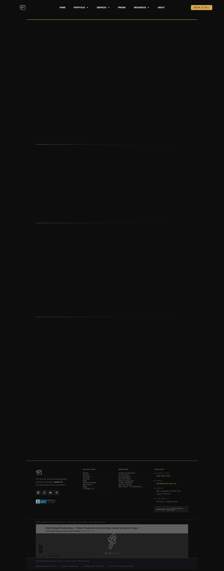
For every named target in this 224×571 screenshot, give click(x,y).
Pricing (122, 7)
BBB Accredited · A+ (46, 566)
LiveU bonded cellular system (126, 276)
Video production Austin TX (53, 437)
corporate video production (127, 437)
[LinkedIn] (38, 492)
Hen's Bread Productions (46, 561)
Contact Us (88, 489)
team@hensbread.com (110, 416)
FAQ (85, 481)
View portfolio (44, 113)
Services (101, 7)
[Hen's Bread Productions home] (56, 472)
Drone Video (125, 479)
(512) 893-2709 (43, 107)
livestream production (50, 440)
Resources (140, 7)
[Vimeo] (56, 492)
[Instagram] (44, 492)
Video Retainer (126, 483)
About (161, 7)
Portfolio (79, 7)
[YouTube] (50, 492)
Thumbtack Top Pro (93, 566)
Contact (87, 561)
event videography (151, 437)
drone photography (170, 437)
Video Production (127, 473)
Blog (85, 487)
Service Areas (89, 483)
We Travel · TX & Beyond (130, 487)
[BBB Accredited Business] (46, 501)
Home (62, 7)
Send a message (141, 416)
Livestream (124, 475)
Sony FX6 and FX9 (77, 272)
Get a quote (66, 107)
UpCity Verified (70, 566)
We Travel (87, 485)
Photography (125, 477)
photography (73, 440)
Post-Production (126, 481)
